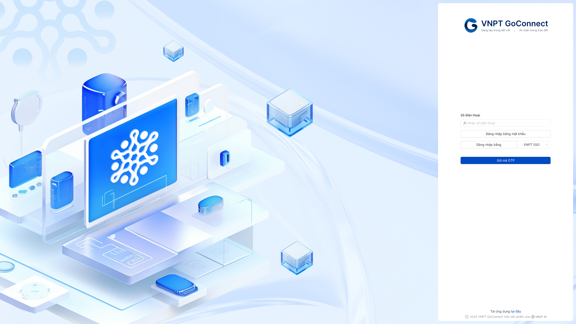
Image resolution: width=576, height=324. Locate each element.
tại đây (516, 311)
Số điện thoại (470, 115)
